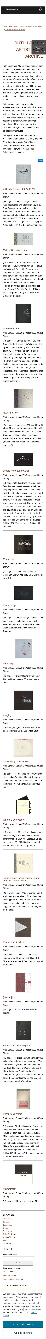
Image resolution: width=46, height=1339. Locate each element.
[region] (23, 1314)
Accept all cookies (23, 1324)
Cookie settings (31, 1309)
